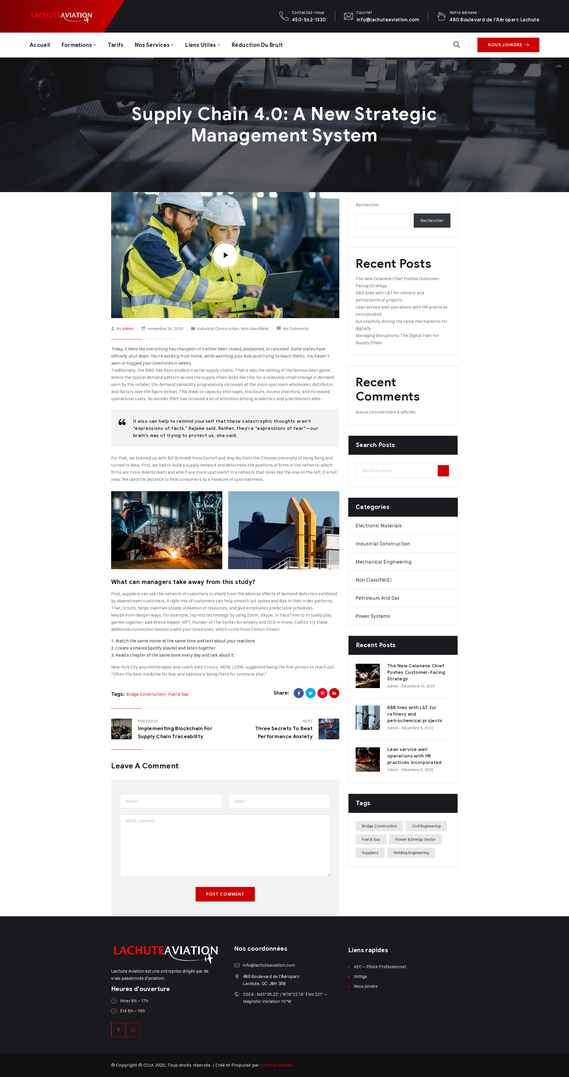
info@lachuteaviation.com (388, 20)
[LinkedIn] (334, 693)
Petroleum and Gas (377, 598)
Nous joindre (505, 44)
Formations (77, 45)
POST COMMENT (225, 894)
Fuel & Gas (178, 694)
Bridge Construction (146, 694)
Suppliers (370, 852)
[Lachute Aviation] (62, 16)
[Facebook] (299, 693)
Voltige (360, 976)
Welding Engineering (411, 852)
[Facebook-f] (118, 1030)
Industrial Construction (218, 328)
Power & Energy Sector (415, 839)
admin (128, 328)
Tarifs (116, 45)
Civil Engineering (426, 826)
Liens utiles (200, 45)
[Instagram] (133, 1030)
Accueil (40, 45)
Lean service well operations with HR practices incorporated (414, 756)
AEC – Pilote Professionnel (380, 966)
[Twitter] (311, 693)
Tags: (117, 694)
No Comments (296, 328)
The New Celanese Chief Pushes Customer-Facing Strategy (416, 672)
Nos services (152, 45)
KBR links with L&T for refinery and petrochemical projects (414, 714)
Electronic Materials (379, 526)
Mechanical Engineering (383, 562)
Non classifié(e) (255, 328)
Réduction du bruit (257, 45)
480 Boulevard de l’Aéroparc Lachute (494, 20)
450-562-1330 (309, 20)
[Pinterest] (322, 693)
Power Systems (373, 616)
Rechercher (367, 205)
